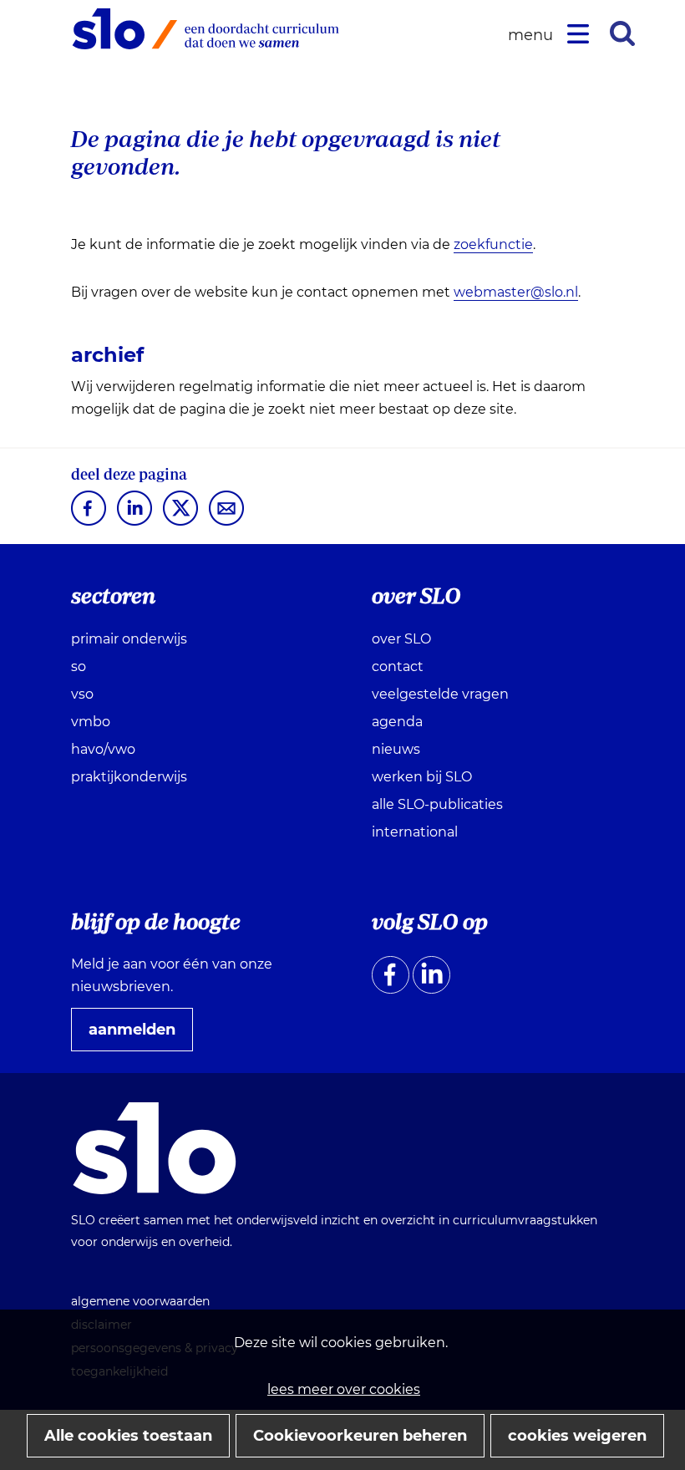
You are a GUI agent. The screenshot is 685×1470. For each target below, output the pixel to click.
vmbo (90, 722)
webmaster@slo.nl (516, 292)
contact (398, 666)
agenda (397, 722)
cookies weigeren (577, 1436)
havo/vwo (103, 749)
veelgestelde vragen (440, 694)
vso (82, 694)
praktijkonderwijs (129, 777)
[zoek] (622, 33)
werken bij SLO (422, 777)
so (78, 666)
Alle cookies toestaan (128, 1436)
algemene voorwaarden (140, 1301)
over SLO (401, 639)
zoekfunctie (493, 244)
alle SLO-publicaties (437, 804)
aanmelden (139, 1035)
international (415, 832)
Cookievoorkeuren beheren (360, 1436)
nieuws (396, 749)
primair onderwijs (129, 639)
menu (533, 35)
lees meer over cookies (343, 1389)
